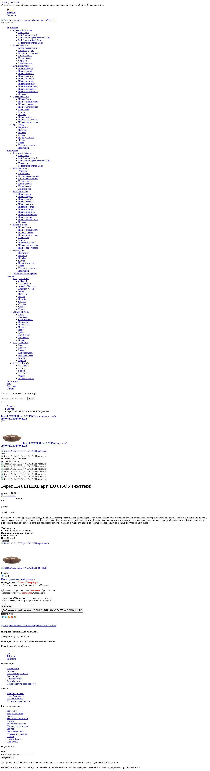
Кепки (10, 716)
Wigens (21, 376)
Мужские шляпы (21, 66)
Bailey (21, 291)
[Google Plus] (12, 617)
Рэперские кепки (15, 713)
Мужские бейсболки (23, 30)
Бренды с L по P (20, 342)
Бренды (10, 276)
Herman (22, 327)
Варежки (22, 130)
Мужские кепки (20, 45)
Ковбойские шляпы (16, 723)
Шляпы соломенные (28, 91)
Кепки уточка (25, 55)
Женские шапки (20, 224)
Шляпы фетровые (27, 89)
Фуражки (22, 61)
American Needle (26, 289)
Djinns (21, 309)
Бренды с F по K (21, 312)
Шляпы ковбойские (27, 86)
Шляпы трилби (25, 71)
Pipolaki (22, 360)
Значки (21, 143)
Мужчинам (12, 27)
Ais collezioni (24, 283)
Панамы (22, 94)
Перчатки (23, 127)
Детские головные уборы (25, 273)
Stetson (21, 371)
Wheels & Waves (26, 378)
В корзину (6, 606)
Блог (9, 383)
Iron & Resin (24, 335)
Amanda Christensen (27, 286)
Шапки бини (24, 99)
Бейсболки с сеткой (27, 35)
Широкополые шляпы (17, 726)
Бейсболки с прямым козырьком (34, 37)
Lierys (21, 350)
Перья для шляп (26, 137)
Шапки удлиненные (28, 107)
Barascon (22, 294)
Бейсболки (23, 32)
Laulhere (22, 347)
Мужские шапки (21, 96)
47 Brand (22, 281)
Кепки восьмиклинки (28, 48)
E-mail (4, 754)
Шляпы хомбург (26, 73)
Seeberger (22, 368)
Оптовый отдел (14, 678)
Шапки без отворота (28, 119)
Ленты (21, 140)
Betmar (21, 296)
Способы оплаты (15, 696)
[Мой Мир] (15, 617)
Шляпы (10, 721)
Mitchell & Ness (25, 355)
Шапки (10, 736)
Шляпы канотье (26, 76)
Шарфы (22, 132)
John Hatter (23, 337)
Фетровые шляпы (15, 731)
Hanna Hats (23, 324)
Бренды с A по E (21, 278)
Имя (3, 751)
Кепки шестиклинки (28, 53)
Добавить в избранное (42, 610)
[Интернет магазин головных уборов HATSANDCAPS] (28, 20)
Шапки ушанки (25, 104)
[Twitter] (6, 617)
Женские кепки (20, 168)
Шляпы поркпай (26, 78)
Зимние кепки (25, 63)
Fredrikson (23, 317)
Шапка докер (24, 117)
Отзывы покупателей (17, 673)
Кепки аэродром (26, 50)
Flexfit (21, 314)
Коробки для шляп (27, 145)
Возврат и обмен (15, 698)
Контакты (11, 671)
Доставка (11, 386)
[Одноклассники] (9, 617)
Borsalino (22, 299)
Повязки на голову (27, 242)
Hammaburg (24, 322)
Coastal (21, 306)
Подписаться (8, 757)
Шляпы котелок (26, 81)
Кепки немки (24, 58)
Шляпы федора (25, 68)
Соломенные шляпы (17, 734)
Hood (20, 330)
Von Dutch (23, 373)
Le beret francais (25, 353)
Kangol (21, 340)
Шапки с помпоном (28, 102)
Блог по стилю (14, 676)
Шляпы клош (24, 194)
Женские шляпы (20, 191)
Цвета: (5, 541)
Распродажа (12, 741)
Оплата (10, 388)
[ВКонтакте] (3, 617)
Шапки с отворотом (28, 122)
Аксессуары (18, 125)
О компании (13, 668)
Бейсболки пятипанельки (30, 43)
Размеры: (5, 573)
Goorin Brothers (25, 319)
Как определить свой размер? (18, 579)
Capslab (22, 301)
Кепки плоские (25, 181)
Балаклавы (23, 109)
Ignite (20, 332)
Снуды (21, 135)
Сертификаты (13, 681)
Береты (21, 112)
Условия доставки (15, 693)
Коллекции (12, 381)
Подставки (23, 148)
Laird (20, 345)
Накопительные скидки (18, 701)
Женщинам (12, 150)
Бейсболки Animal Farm (29, 40)
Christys (22, 304)
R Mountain (23, 365)
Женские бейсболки (22, 153)
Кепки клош (24, 173)
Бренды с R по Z (21, 363)
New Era (22, 358)
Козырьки (23, 163)
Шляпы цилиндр (26, 84)
